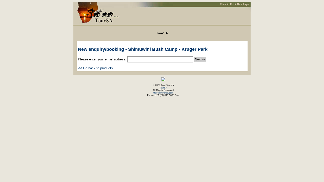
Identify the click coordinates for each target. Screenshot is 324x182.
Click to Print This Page (234, 4)
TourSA (163, 87)
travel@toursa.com (163, 93)
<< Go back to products (95, 68)
